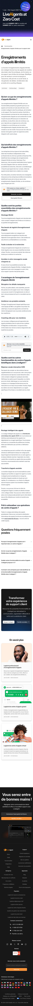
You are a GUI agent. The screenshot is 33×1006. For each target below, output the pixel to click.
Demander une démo (16, 194)
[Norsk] (21, 985)
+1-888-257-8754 (17, 927)
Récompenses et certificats (8, 877)
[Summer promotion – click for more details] (16, 18)
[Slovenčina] (5, 987)
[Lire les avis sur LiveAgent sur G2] (16, 953)
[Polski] (24, 985)
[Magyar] (5, 985)
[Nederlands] (19, 985)
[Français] (30, 983)
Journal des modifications (24, 863)
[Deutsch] (13, 983)
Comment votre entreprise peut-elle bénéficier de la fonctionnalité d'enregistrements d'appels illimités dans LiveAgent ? (15, 572)
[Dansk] (10, 983)
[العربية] (2, 983)
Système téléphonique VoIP (16, 901)
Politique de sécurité (23, 994)
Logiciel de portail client (16, 914)
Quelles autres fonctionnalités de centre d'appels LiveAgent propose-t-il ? (15, 561)
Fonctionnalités (8, 46)
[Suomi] (27, 983)
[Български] (5, 983)
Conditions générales (10, 994)
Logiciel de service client (16, 898)
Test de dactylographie (24, 887)
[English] (19, 983)
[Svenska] (10, 987)
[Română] (30, 985)
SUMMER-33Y (7, 25)
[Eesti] (24, 983)
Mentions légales (8, 887)
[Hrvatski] (2, 985)
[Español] (21, 983)
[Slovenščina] (8, 987)
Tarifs (8, 857)
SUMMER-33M (13, 23)
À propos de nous (8, 874)
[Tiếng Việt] (16, 987)
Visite (8, 867)
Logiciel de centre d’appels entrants (17, 907)
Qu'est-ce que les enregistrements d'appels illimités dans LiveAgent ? (14, 552)
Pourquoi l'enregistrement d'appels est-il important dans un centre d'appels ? (13, 543)
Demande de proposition (24, 866)
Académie (24, 881)
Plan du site (27, 996)
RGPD (20, 996)
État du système (25, 859)
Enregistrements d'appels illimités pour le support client (15, 48)
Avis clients (8, 881)
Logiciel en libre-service (16, 904)
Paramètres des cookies (8, 998)
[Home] (2, 46)
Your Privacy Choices (25, 998)
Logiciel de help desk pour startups (16, 917)
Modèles (24, 884)
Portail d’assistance (24, 853)
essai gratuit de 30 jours (12, 518)
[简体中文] (19, 987)
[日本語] (10, 985)
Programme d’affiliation (8, 884)
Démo (8, 854)
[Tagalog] (13, 987)
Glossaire (24, 877)
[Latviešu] (16, 985)
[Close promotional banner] (31, 2)
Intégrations (8, 864)
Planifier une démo (22, 622)
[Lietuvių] (13, 985)
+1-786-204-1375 (17, 930)
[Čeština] (8, 983)
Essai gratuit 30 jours (16, 198)
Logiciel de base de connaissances (16, 895)
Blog (24, 874)
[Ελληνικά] (16, 983)
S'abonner (27, 350)
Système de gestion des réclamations (16, 910)
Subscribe (16, 969)
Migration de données (24, 856)
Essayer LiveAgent (9, 622)
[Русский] (2, 987)
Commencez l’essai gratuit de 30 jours (16, 814)
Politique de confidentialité (9, 996)
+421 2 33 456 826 (17, 924)
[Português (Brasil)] (27, 985)
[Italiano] (8, 985)
